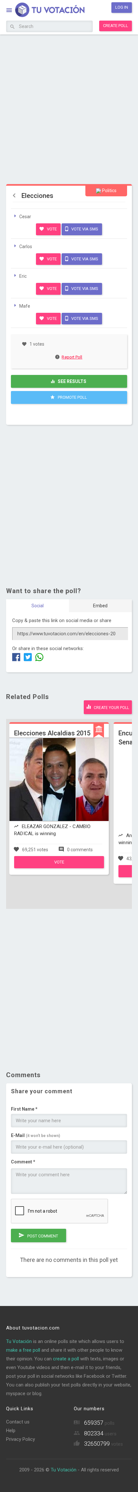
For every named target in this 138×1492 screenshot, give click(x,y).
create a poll (66, 1359)
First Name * (24, 1109)
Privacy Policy (20, 1439)
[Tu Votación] (46, 11)
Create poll (115, 25)
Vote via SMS (84, 229)
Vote (51, 229)
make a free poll (23, 1350)
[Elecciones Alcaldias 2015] (59, 866)
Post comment (42, 1236)
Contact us (18, 1422)
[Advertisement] (69, 108)
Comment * (23, 1161)
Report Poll (72, 357)
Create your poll (111, 707)
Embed (100, 605)
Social (37, 605)
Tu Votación (19, 1341)
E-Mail (35, 1135)
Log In (121, 7)
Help (10, 1430)
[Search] (12, 27)
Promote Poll (72, 397)
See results (71, 381)
